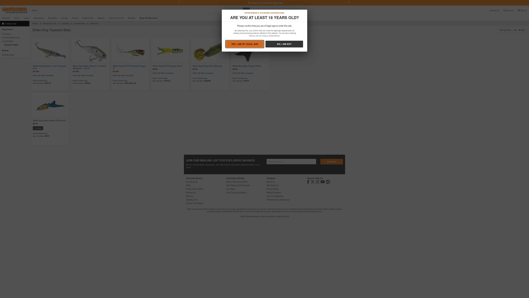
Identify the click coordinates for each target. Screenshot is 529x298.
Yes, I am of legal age (244, 44)
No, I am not (284, 44)
